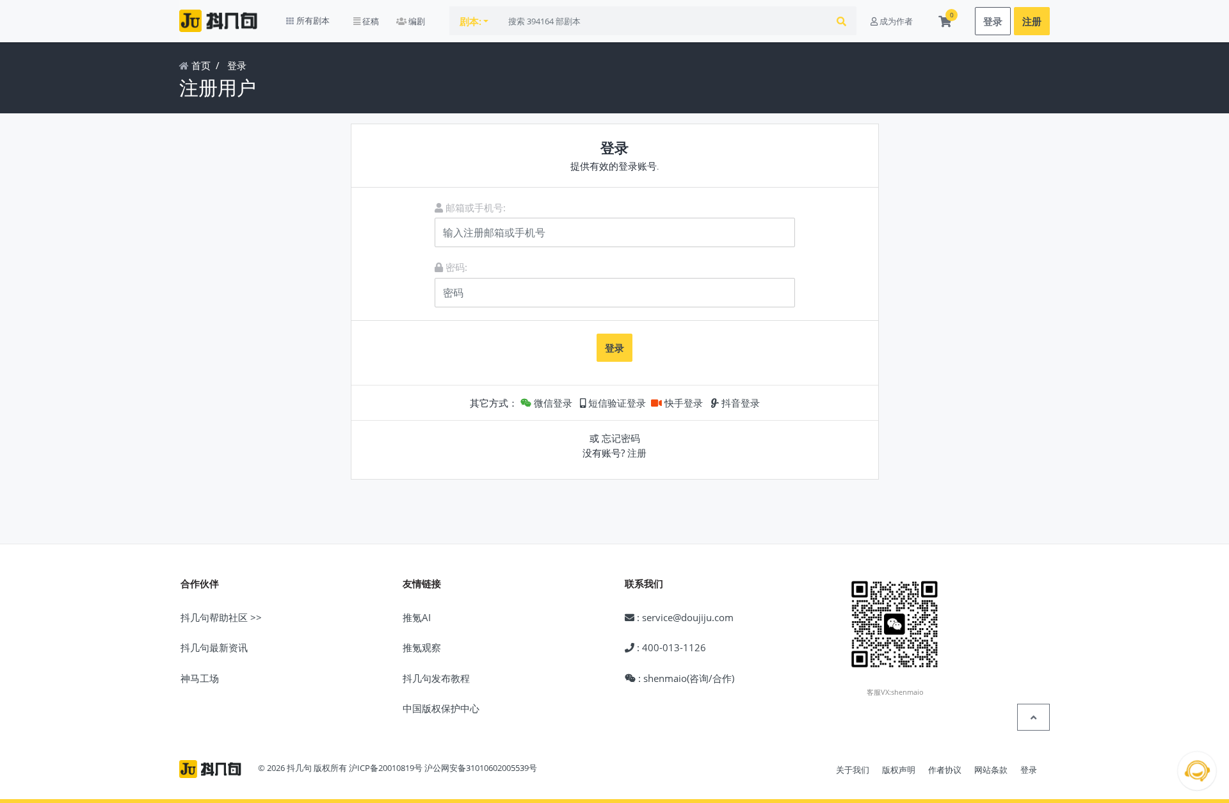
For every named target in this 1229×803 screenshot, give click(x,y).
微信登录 (551, 402)
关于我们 (852, 769)
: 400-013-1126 (670, 647)
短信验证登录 (616, 402)
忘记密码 (621, 438)
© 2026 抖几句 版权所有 (302, 768)
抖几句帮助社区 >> (221, 617)
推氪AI (417, 617)
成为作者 (895, 21)
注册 (1031, 21)
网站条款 (991, 769)
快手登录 (682, 402)
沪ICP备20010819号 (385, 768)
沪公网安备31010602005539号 (480, 768)
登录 (992, 21)
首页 (200, 65)
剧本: (470, 21)
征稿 (369, 21)
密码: (455, 267)
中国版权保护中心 (441, 708)
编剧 (415, 21)
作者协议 (944, 769)
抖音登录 (739, 402)
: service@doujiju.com (684, 617)
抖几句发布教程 (436, 678)
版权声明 (898, 769)
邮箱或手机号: (474, 207)
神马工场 (200, 678)
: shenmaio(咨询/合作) (685, 678)
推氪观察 (422, 647)
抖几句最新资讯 (214, 647)
